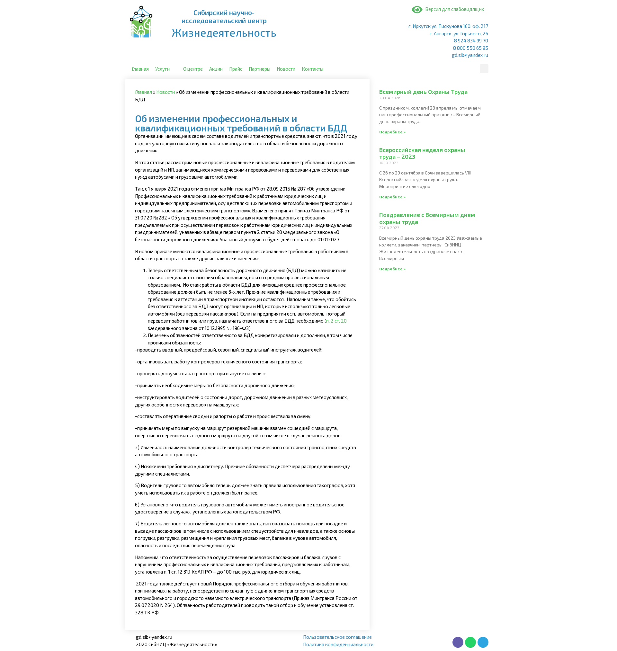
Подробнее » (392, 131)
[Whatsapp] (470, 642)
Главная (143, 92)
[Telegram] (483, 642)
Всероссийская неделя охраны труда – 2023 (422, 153)
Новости (165, 92)
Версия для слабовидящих (453, 9)
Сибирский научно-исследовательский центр (224, 16)
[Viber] (457, 642)
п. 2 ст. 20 (336, 321)
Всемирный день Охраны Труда (423, 91)
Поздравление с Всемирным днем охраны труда (427, 218)
